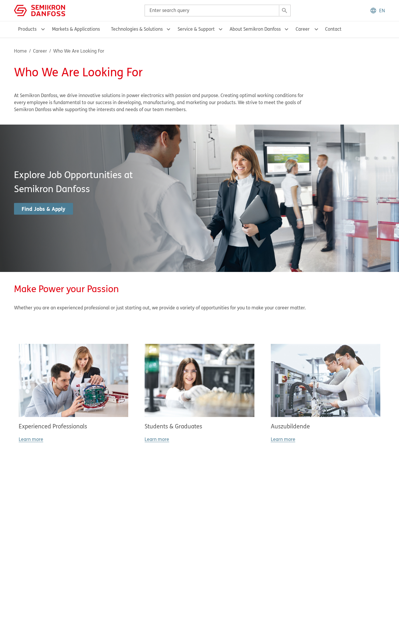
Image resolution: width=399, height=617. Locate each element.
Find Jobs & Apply (43, 209)
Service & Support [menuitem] (196, 29)
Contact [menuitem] (333, 29)
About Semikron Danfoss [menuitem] (255, 29)
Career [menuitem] (303, 29)
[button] (377, 10)
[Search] (284, 10)
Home (20, 51)
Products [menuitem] (27, 29)
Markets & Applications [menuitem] (76, 29)
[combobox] (218, 10)
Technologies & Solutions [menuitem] (137, 29)
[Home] (39, 10)
